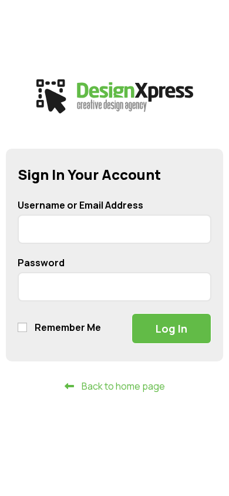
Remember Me (67, 327)
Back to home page (122, 386)
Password (41, 262)
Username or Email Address (80, 205)
